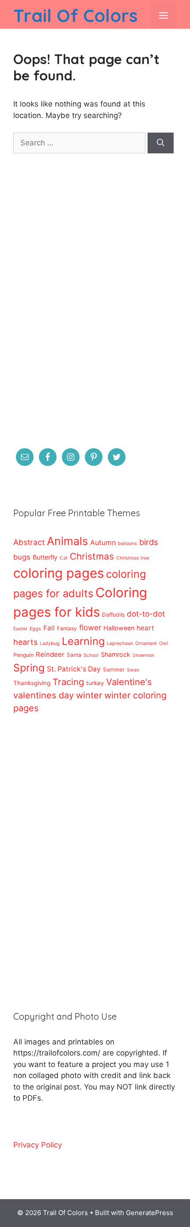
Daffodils (113, 614)
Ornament (146, 643)
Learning (83, 641)
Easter (20, 629)
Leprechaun (120, 643)
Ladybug (50, 643)
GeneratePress (149, 1212)
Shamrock (115, 654)
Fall (49, 628)
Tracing (68, 681)
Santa (74, 655)
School (91, 655)
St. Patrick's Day (74, 669)
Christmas (92, 556)
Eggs (35, 629)
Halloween (118, 628)
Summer (114, 669)
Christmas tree (132, 558)
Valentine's (129, 681)
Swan (133, 670)
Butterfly (45, 557)
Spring (29, 668)
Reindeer (50, 654)
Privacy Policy (37, 1144)
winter (89, 695)
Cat (64, 558)
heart (145, 628)
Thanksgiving (31, 682)
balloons (127, 543)
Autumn (103, 542)
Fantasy (67, 628)
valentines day (43, 695)
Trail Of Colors (75, 15)
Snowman (143, 655)
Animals (67, 541)
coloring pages (58, 573)
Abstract (29, 542)
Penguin (23, 655)
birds (148, 542)
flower (90, 627)
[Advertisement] (95, 306)
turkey (95, 682)
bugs (21, 557)
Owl (163, 643)
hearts (25, 642)
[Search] (161, 143)
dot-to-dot (146, 613)
